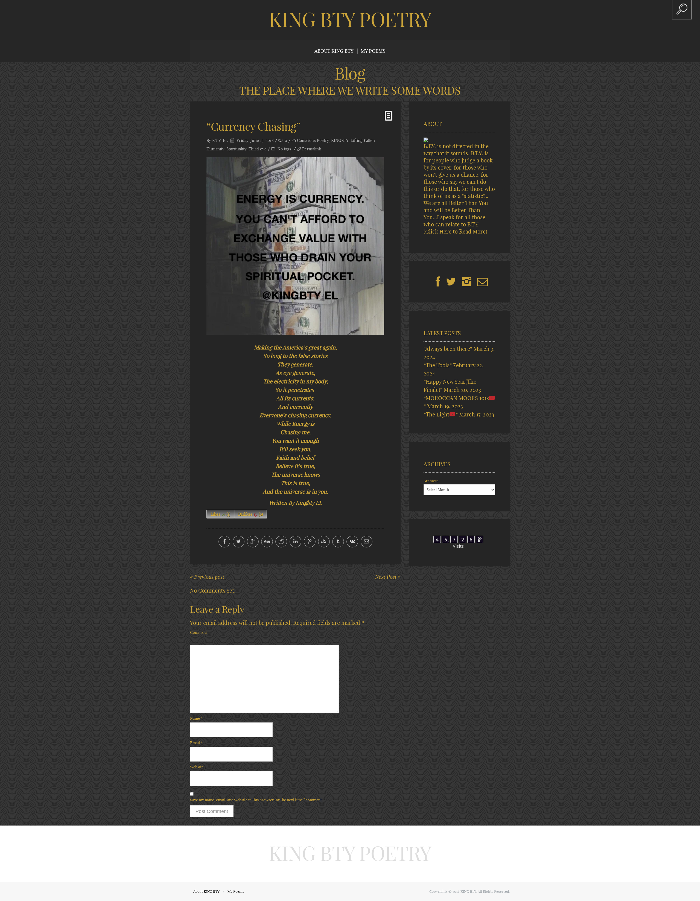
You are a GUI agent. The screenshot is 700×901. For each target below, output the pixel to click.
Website (196, 767)
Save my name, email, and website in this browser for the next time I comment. (256, 799)
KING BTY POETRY (350, 19)
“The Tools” (438, 365)
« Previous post (207, 577)
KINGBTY (339, 140)
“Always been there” (448, 348)
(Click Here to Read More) (455, 231)
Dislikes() (250, 514)
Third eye (258, 148)
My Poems (373, 51)
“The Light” (441, 414)
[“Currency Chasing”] (295, 246)
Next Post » (388, 577)
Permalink (311, 148)
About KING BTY (334, 51)
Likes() (220, 514)
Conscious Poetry (313, 140)
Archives (431, 480)
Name (196, 718)
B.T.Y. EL (220, 140)
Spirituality (236, 148)
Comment (198, 632)
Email (196, 742)
